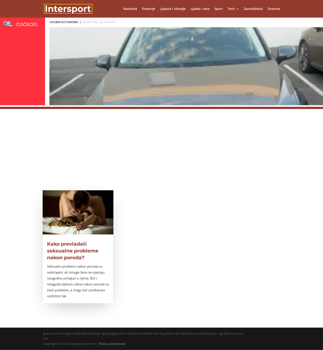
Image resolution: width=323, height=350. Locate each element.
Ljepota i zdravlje (173, 9)
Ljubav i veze (200, 9)
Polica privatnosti (112, 344)
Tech (231, 9)
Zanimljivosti (253, 9)
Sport (218, 9)
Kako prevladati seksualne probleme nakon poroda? (72, 251)
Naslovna (130, 9)
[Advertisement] (161, 139)
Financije (148, 9)
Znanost (274, 9)
